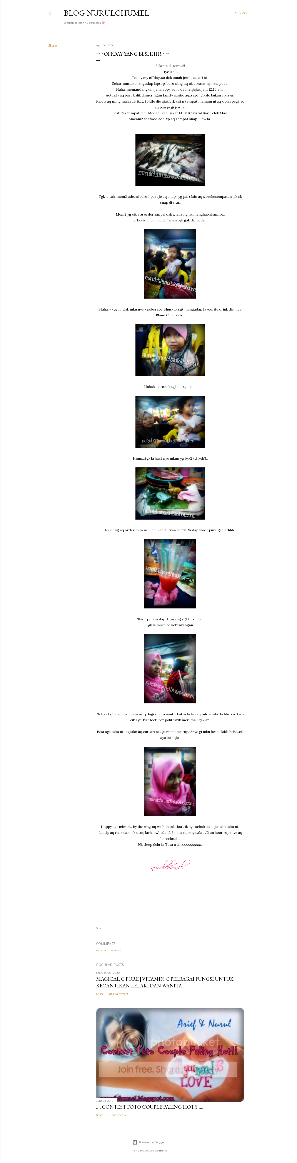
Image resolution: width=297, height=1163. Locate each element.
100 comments (116, 1114)
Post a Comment (108, 950)
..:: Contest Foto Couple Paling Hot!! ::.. (149, 1106)
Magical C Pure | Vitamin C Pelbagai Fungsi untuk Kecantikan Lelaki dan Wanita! (165, 982)
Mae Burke (160, 1150)
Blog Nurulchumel (106, 13)
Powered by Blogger (152, 1142)
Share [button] (52, 46)
